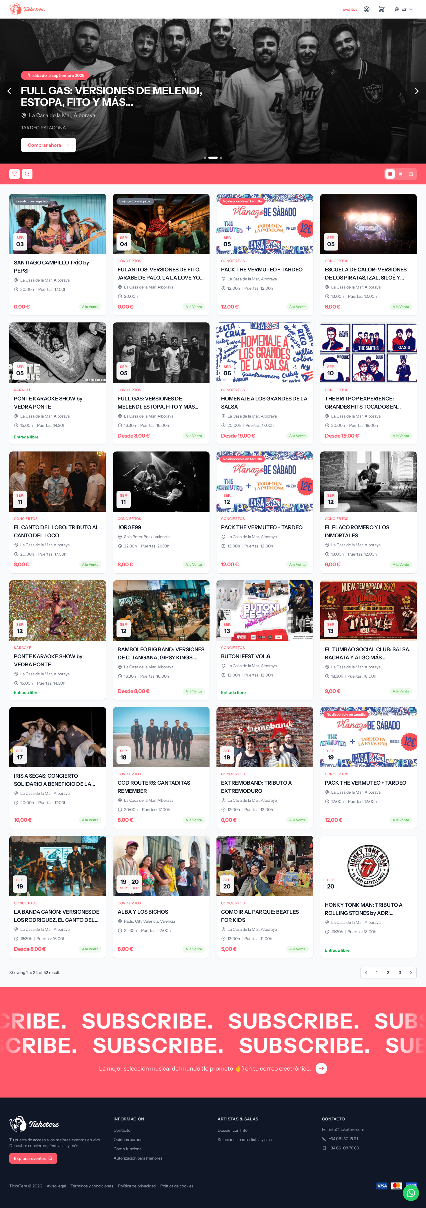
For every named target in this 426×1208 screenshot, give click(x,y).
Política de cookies (177, 1186)
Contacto (122, 1130)
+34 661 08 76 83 (344, 1148)
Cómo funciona (127, 1148)
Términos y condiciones (91, 1186)
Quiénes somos (128, 1139)
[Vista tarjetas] (390, 174)
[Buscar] (27, 174)
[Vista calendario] (411, 174)
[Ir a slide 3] (221, 158)
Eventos (350, 9)
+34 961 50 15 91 (343, 1138)
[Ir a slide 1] (205, 158)
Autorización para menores (138, 1158)
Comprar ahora (44, 145)
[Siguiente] (416, 91)
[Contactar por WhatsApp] (411, 1193)
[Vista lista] (400, 174)
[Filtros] (14, 174)
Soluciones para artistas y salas (245, 1139)
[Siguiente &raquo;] (411, 972)
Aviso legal (56, 1186)
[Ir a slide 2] (213, 158)
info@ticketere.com (346, 1129)
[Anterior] (9, 91)
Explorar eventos (30, 1158)
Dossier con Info (232, 1130)
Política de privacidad (137, 1186)
